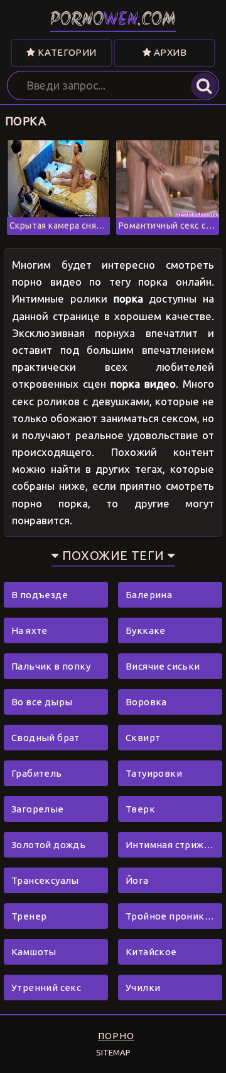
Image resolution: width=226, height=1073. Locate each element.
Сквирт (143, 737)
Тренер (28, 916)
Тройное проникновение (174, 916)
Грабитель (36, 773)
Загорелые (37, 809)
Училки (143, 987)
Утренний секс (46, 987)
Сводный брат (45, 737)
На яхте (29, 630)
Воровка (146, 702)
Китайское (151, 951)
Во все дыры (41, 702)
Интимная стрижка (170, 844)
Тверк (140, 809)
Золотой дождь (48, 844)
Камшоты (33, 951)
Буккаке (146, 630)
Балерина (149, 594)
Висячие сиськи (163, 666)
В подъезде (39, 594)
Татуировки (154, 773)
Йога (137, 880)
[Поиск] (204, 86)
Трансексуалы (45, 880)
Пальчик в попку (50, 666)
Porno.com (113, 20)
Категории (66, 52)
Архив (169, 52)
